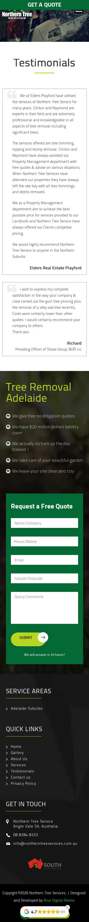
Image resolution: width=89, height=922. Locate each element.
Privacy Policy (23, 783)
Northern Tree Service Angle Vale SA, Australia (35, 824)
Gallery (17, 752)
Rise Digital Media (59, 900)
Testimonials (22, 770)
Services (18, 764)
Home (16, 746)
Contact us (20, 777)
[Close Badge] (67, 907)
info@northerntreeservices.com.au (45, 843)
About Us (19, 758)
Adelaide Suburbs (27, 708)
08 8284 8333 (25, 834)
